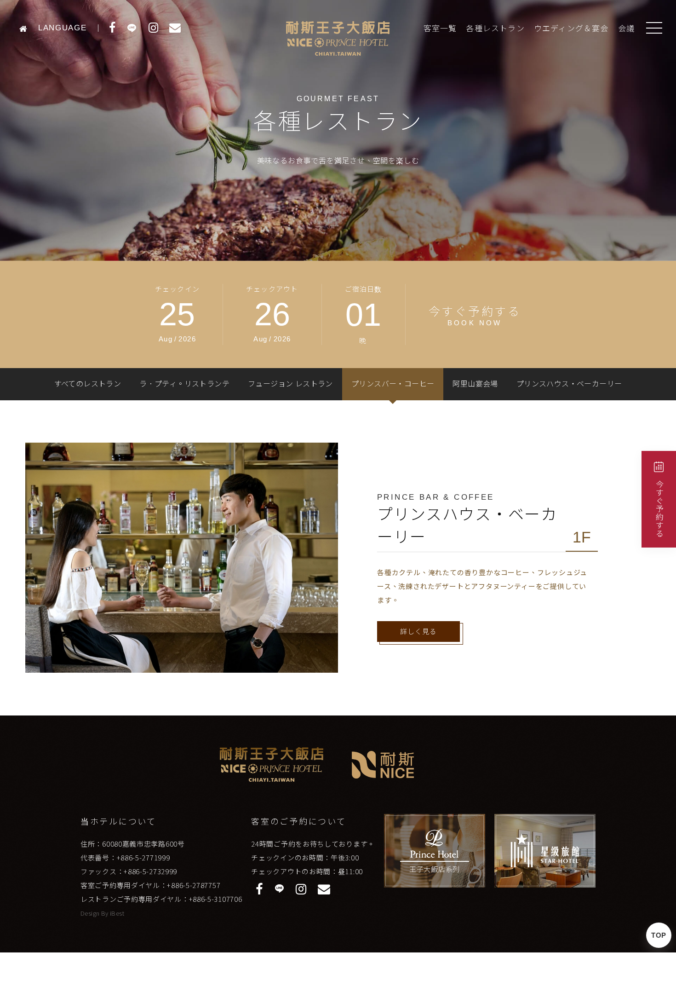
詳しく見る (418, 631)
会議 (626, 28)
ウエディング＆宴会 (571, 28)
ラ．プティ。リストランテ (184, 384)
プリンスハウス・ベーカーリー (569, 384)
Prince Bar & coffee (435, 497)
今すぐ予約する (659, 508)
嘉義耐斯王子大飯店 (338, 38)
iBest (117, 913)
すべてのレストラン (87, 384)
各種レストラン (495, 28)
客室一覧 (440, 28)
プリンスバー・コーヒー (392, 384)
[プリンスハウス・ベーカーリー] (181, 558)
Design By (95, 913)
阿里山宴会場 (475, 384)
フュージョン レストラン (290, 384)
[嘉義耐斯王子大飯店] (26, 28)
